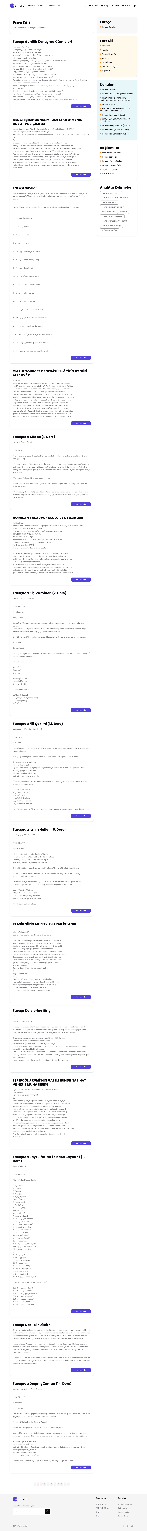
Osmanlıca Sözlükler (111, 153)
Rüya (116, 5)
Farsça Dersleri (109, 27)
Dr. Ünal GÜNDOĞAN (110, 230)
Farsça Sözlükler (109, 157)
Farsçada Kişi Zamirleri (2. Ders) (116, 125)
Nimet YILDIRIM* (108, 212)
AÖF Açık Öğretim (103, 1508)
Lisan (30, 5)
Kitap (106, 5)
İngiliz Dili (106, 71)
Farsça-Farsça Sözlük (112, 165)
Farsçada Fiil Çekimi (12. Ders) (115, 130)
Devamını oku (81, 106)
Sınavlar (99, 1516)
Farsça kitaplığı (109, 54)
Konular (105, 50)
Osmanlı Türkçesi (109, 66)
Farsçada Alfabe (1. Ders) (113, 115)
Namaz (95, 5)
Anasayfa (106, 46)
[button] (84, 5)
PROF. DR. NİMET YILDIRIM (112, 216)
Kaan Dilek (123, 212)
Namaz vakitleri (124, 1512)
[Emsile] (17, 6)
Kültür (127, 5)
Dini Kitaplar (123, 1508)
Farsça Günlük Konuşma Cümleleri (117, 94)
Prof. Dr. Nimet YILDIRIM (111, 193)
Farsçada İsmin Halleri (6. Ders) (116, 134)
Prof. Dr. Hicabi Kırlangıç (111, 226)
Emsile (21, 1526)
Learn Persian (108, 173)
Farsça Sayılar (108, 104)
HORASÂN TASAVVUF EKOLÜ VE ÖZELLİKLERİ (115, 120)
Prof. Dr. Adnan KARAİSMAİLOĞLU (115, 198)
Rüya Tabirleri (123, 1516)
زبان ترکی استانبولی (110, 169)
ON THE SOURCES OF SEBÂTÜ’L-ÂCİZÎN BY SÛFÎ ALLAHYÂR (115, 109)
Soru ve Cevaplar (125, 1504)
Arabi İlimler (107, 62)
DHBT (98, 1512)
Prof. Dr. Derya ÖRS (109, 203)
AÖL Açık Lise (101, 1504)
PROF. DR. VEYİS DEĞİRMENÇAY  (114, 221)
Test (51, 5)
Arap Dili (105, 58)
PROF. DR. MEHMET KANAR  (113, 207)
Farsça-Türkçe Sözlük (112, 161)
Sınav (40, 5)
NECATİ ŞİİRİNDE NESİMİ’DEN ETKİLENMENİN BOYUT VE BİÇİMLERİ (115, 99)
